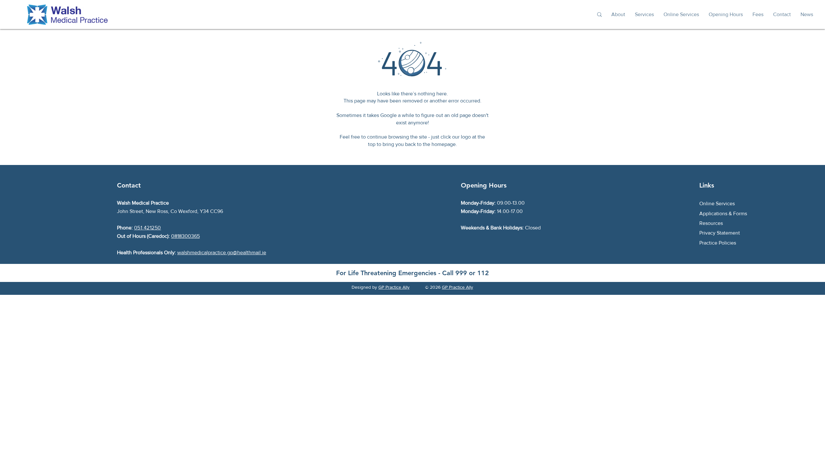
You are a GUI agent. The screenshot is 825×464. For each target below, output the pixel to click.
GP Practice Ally (394, 287)
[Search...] (599, 15)
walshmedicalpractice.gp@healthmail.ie (221, 252)
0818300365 (185, 236)
